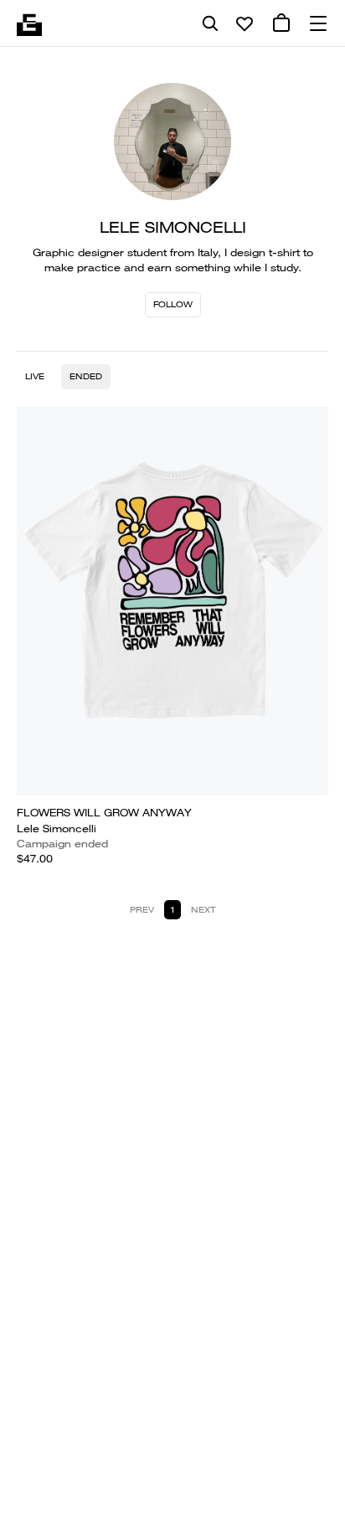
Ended (86, 376)
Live (34, 376)
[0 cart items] (281, 23)
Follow (173, 304)
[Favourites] (244, 23)
